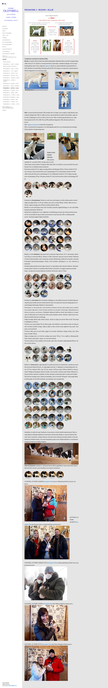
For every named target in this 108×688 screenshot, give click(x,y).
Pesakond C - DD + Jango (10, 71)
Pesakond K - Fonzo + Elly (11, 90)
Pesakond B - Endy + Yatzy (10, 68)
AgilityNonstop (7, 49)
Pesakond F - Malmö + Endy (11, 78)
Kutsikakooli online (8, 53)
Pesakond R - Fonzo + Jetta (11, 104)
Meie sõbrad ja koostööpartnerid (8, 107)
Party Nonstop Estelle (10, 66)
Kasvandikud (6, 40)
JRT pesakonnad (7, 42)
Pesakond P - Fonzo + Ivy (10, 101)
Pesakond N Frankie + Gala (11, 97)
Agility (4, 46)
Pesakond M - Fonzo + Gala (11, 95)
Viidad (4, 110)
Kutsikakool (6, 51)
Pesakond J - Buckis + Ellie (11, 88)
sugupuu (47, 66)
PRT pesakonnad (7, 44)
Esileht (4, 26)
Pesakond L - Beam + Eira (10, 92)
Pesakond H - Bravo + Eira (11, 83)
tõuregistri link (48, 481)
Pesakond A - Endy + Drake (11, 64)
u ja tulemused (35, 124)
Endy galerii (6, 62)
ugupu (29, 124)
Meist (4, 31)
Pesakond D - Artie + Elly (10, 73)
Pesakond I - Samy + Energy (11, 86)
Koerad (4, 37)
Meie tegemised (6, 33)
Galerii (4, 59)
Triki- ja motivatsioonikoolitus (9, 56)
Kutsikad (5, 28)
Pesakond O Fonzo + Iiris (10, 99)
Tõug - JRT (5, 35)
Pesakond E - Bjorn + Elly (10, 75)
